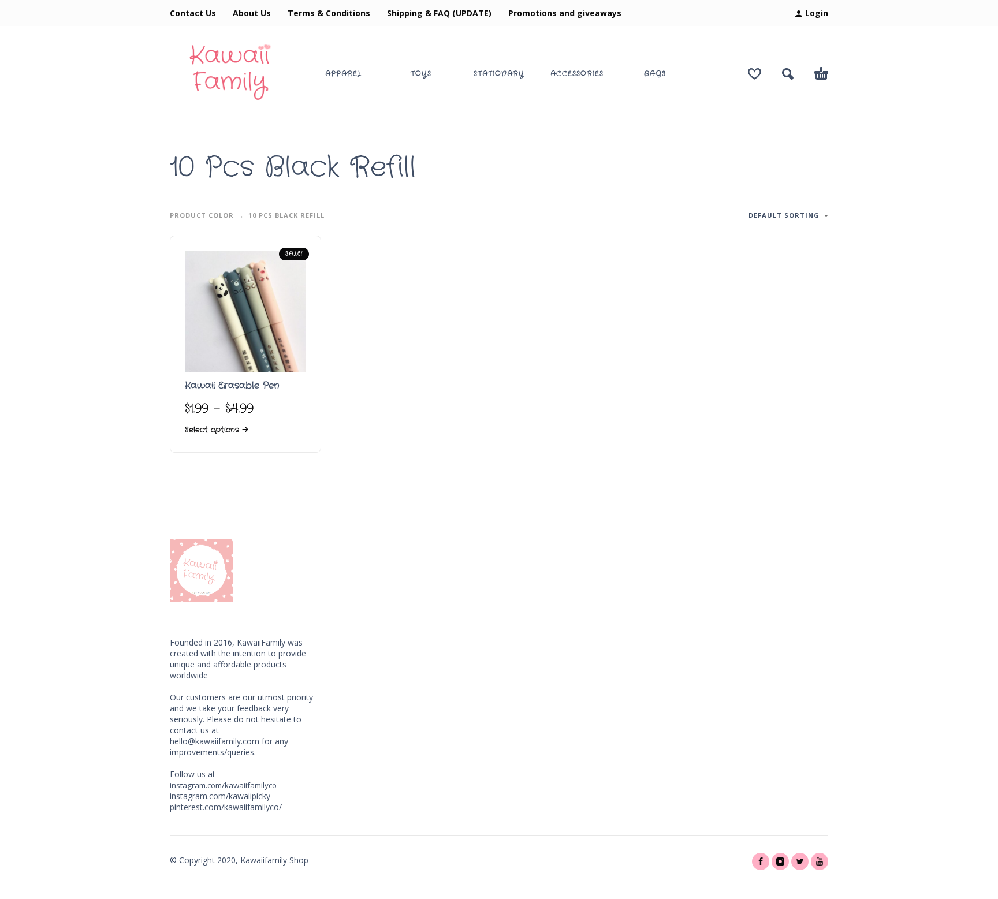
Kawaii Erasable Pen (232, 385)
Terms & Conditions (329, 13)
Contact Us (193, 13)
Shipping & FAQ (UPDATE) (439, 13)
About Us (252, 13)
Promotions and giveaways (564, 13)
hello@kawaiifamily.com (214, 741)
